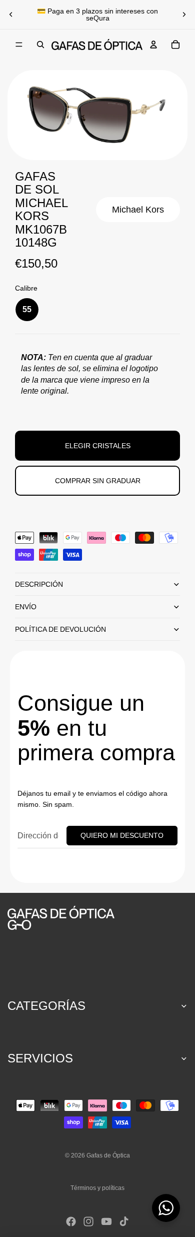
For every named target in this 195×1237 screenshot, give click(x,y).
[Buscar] (41, 45)
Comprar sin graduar (97, 481)
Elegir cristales (97, 446)
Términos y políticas (97, 1187)
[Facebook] (71, 1221)
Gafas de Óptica (108, 1155)
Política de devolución (60, 629)
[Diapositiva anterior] (11, 15)
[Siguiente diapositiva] (184, 15)
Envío (25, 607)
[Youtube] (106, 1221)
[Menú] (19, 44)
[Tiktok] (124, 1221)
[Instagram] (88, 1221)
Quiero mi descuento (122, 835)
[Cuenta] (153, 45)
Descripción (39, 584)
